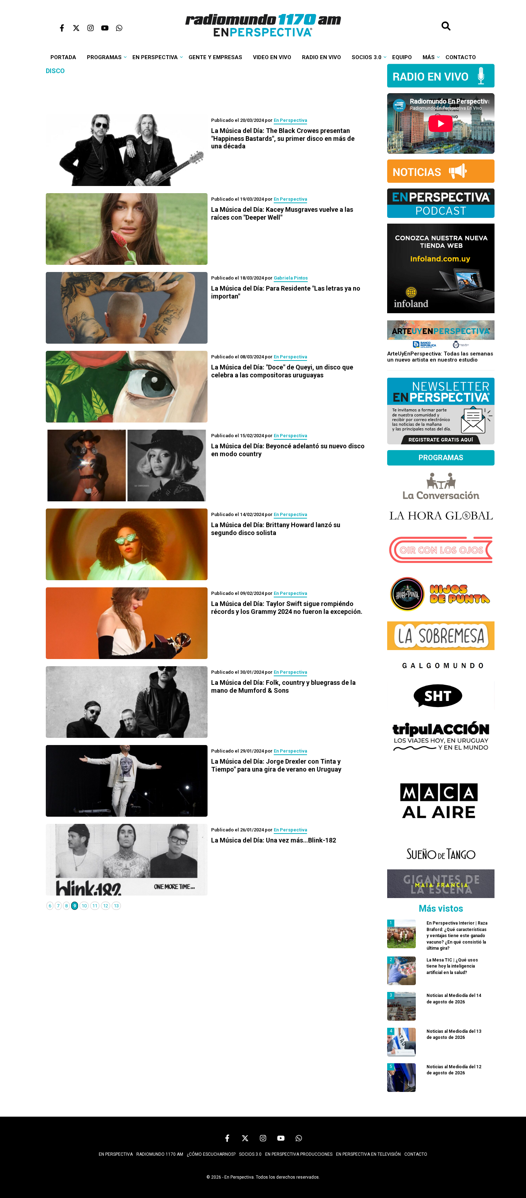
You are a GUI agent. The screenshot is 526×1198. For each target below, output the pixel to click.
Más (429, 57)
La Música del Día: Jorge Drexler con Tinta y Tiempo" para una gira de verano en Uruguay (276, 765)
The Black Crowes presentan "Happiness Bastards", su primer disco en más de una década (283, 138)
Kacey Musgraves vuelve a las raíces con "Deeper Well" (282, 213)
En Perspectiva (155, 57)
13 (116, 905)
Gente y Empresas (215, 57)
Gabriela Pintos (291, 278)
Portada (63, 57)
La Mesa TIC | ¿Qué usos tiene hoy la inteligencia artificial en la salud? (452, 966)
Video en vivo (272, 57)
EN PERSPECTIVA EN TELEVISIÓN (368, 1154)
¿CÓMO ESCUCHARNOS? (211, 1154)
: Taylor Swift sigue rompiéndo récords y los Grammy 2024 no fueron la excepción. (286, 607)
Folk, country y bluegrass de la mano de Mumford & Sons (283, 686)
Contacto (460, 57)
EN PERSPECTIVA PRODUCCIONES (298, 1154)
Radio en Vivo (321, 57)
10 (84, 905)
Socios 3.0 (366, 57)
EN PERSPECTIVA (116, 1154)
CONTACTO (415, 1154)
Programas (104, 57)
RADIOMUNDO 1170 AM (159, 1154)
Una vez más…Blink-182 (273, 840)
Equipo (402, 57)
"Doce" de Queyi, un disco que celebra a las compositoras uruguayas (282, 371)
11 (94, 905)
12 (105, 905)
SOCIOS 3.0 (250, 1154)
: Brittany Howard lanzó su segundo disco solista (275, 528)
